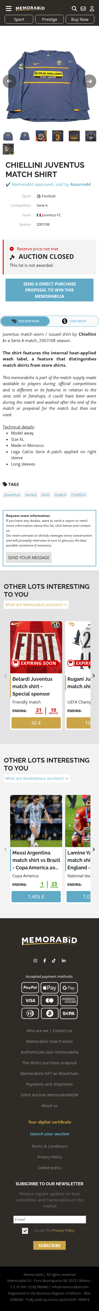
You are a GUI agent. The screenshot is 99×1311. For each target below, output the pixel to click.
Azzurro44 (80, 184)
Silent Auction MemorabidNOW (49, 1094)
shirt (45, 494)
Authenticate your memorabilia (49, 1052)
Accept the (54, 1230)
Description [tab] (29, 321)
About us (49, 1105)
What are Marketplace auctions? (35, 778)
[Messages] (83, 8)
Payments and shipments (49, 1084)
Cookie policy (50, 1167)
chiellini (78, 494)
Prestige (49, 19)
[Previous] (6, 675)
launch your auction (49, 1133)
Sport (19, 19)
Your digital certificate (49, 1122)
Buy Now (80, 19)
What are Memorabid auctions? (34, 604)
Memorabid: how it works (49, 1041)
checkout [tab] (77, 321)
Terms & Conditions (49, 1146)
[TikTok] (54, 960)
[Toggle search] (74, 8)
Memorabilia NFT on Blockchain (49, 1073)
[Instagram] (35, 960)
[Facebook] (44, 960)
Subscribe (49, 1245)
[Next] (93, 675)
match (60, 494)
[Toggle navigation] (9, 8)
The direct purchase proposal (49, 1062)
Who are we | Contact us (49, 1030)
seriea (30, 494)
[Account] (91, 8)
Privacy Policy (49, 1156)
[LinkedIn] (63, 960)
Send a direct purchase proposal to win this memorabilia (49, 290)
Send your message (29, 557)
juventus (12, 494)
